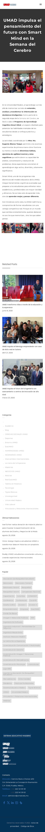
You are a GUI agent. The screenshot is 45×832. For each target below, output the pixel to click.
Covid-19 (33, 600)
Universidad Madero (13, 500)
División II (33, 605)
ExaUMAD (9, 447)
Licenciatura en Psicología (14, 664)
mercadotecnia (9, 679)
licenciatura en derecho (13, 650)
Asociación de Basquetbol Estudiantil (18, 579)
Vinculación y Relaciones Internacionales (22, 509)
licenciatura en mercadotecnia (16, 660)
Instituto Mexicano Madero (14, 637)
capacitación (8, 596)
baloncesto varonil (11, 587)
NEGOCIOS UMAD (12, 471)
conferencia (8, 600)
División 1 (22, 605)
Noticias (8, 475)
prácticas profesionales (24, 683)
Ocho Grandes (24, 679)
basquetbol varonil (11, 592)
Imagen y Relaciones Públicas (15, 618)
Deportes (9, 438)
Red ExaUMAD (11, 480)
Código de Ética (27, 826)
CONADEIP (32, 596)
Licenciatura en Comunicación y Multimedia (21, 645)
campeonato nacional (31, 592)
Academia (9, 426)
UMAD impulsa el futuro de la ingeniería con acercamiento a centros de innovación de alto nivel (20, 392)
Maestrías (9, 467)
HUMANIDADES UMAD (14, 451)
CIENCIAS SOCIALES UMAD (16, 434)
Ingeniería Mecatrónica (12, 632)
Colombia (21, 596)
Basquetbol (26, 587)
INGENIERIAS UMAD (13, 455)
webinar (6, 701)
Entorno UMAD (11, 442)
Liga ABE (7, 669)
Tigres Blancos (11, 492)
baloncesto (8, 583)
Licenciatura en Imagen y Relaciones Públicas (18, 655)
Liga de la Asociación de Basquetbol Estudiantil (18, 674)
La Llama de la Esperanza (15, 463)
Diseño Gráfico (9, 605)
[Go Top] (40, 827)
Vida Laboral (10, 504)
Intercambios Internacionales (17, 459)
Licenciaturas (33, 664)
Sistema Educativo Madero (14, 688)
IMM (32, 618)
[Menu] (40, 4)
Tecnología (9, 488)
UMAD (6, 692)
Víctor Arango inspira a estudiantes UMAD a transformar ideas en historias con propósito (20, 542)
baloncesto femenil (23, 583)
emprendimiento (10, 609)
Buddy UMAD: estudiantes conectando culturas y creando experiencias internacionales (22, 556)
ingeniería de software (12, 622)
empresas (24, 609)
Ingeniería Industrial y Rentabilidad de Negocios (19, 627)
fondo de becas (10, 613)
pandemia (7, 683)
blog (7, 430)
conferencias (21, 600)
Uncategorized (11, 496)
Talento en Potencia (13, 484)
